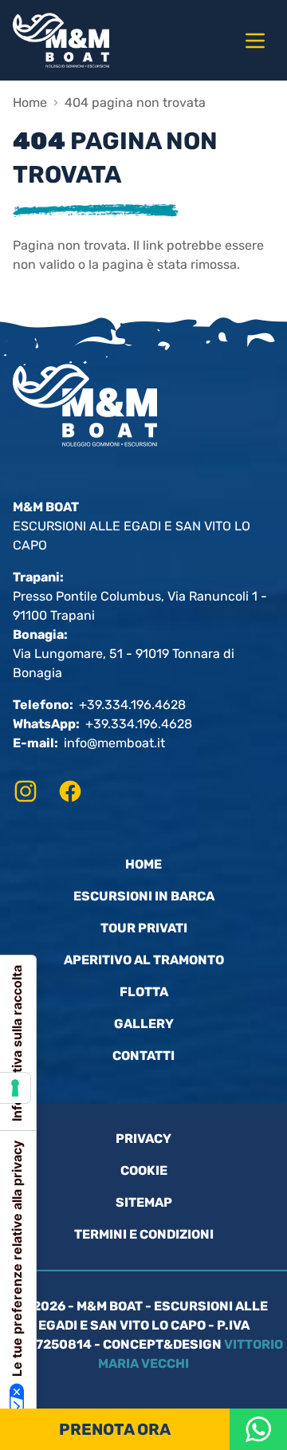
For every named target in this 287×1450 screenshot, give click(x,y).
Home (30, 102)
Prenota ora (115, 1429)
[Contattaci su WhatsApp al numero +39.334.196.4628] (258, 1429)
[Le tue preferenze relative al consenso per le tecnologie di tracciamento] (15, 1088)
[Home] (85, 40)
